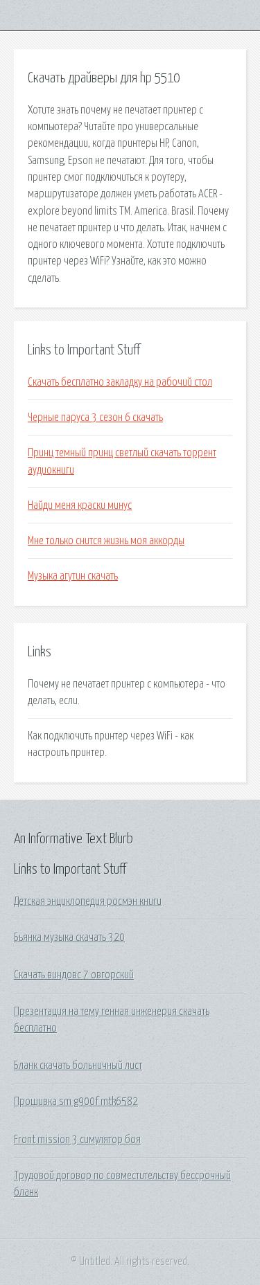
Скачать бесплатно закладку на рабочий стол (120, 382)
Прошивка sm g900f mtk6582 (76, 1101)
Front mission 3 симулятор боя (77, 1139)
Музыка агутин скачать (73, 576)
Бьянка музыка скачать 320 (69, 937)
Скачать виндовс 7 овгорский (74, 974)
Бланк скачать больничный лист (78, 1065)
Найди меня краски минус (80, 505)
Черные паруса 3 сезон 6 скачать (95, 417)
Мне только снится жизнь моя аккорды (106, 540)
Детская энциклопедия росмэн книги (88, 901)
